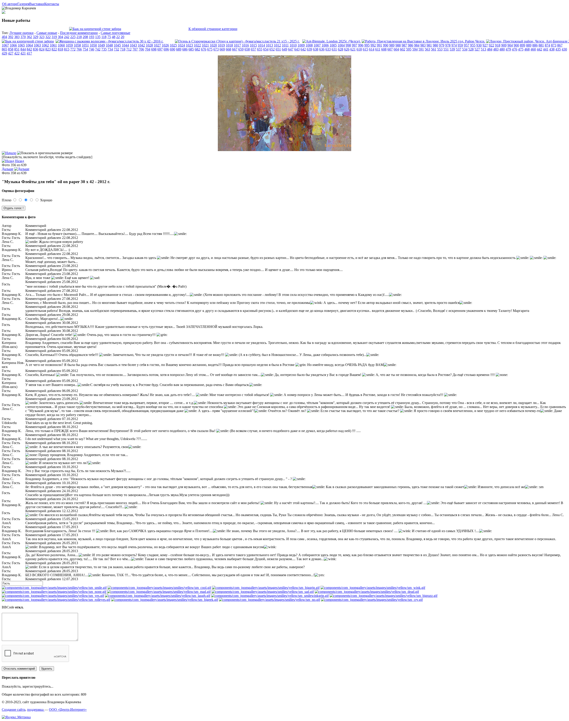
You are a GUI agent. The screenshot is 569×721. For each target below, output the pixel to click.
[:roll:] (56, 600)
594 (415, 49)
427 (10, 53)
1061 (53, 45)
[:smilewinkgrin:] (270, 596)
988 (398, 45)
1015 (253, 45)
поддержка (35, 709)
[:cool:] (159, 588)
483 (496, 49)
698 (153, 49)
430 (564, 49)
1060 (61, 45)
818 (60, 49)
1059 (69, 45)
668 (228, 49)
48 (113, 37)
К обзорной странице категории (212, 29)
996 (360, 45)
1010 (293, 45)
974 (454, 45)
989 (392, 45)
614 (371, 49)
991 (379, 45)
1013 (269, 45)
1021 (205, 45)
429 (4, 53)
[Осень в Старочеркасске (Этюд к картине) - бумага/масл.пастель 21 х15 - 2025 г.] (237, 41)
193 (91, 37)
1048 (109, 45)
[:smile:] (54, 588)
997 (354, 45)
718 (122, 49)
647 (290, 49)
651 (278, 49)
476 (514, 49)
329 (35, 37)
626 (346, 49)
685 (191, 49)
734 (110, 49)
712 (129, 49)
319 (54, 37)
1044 (125, 45)
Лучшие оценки (21, 33)
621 (353, 49)
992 (373, 45)
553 (440, 49)
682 (197, 49)
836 (35, 49)
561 (433, 49)
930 (479, 45)
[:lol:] (157, 596)
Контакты (51, 4)
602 (402, 49)
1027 (157, 45)
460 (533, 49)
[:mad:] (159, 592)
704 (147, 49)
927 (485, 45)
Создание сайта (13, 709)
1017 (237, 45)
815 (66, 49)
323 (41, 37)
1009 (301, 45)
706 (141, 49)
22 (118, 37)
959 (460, 45)
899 (522, 45)
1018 (229, 45)
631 (334, 49)
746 (91, 49)
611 (377, 49)
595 (408, 49)
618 (359, 49)
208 (85, 37)
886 (535, 45)
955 (472, 45)
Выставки (36, 4)
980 (435, 45)
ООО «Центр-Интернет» (68, 709)
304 (60, 37)
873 (553, 45)
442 (539, 49)
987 (404, 45)
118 (103, 37)
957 (466, 45)
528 (471, 49)
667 (234, 49)
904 (510, 45)
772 (73, 49)
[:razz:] (383, 596)
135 (97, 37)
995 (367, 45)
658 (247, 49)
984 (416, 45)
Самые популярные (115, 33)
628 (340, 49)
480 (502, 49)
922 (491, 45)
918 (497, 45)
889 (528, 45)
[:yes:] (53, 596)
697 (160, 49)
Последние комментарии (79, 33)
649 (284, 49)
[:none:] (54, 592)
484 (489, 49)
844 (23, 49)
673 (216, 49)
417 (29, 53)
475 (520, 49)
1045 (117, 45)
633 (328, 49)
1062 (45, 45)
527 (477, 49)
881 (541, 45)
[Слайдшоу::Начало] (9, 153)
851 (17, 49)
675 (209, 49)
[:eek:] (164, 600)
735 (104, 49)
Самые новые (46, 33)
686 (185, 49)
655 (259, 49)
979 (441, 45)
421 (23, 53)
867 (560, 45)
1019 (221, 45)
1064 (29, 45)
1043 (133, 45)
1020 (213, 45)
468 (527, 49)
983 (423, 45)
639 (309, 49)
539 (452, 49)
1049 (101, 45)
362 (29, 37)
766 (79, 49)
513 (483, 49)
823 (48, 49)
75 (109, 37)
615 (365, 49)
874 (547, 45)
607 (390, 49)
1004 (341, 45)
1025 (173, 45)
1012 (277, 45)
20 (122, 37)
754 (85, 49)
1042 (141, 45)
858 (10, 49)
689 (178, 49)
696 (166, 49)
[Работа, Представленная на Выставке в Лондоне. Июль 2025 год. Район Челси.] (423, 41)
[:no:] (269, 600)
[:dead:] (367, 592)
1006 (325, 45)
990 (385, 45)
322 (48, 37)
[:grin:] (266, 588)
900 (516, 45)
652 (272, 49)
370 (23, 37)
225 (73, 37)
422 (17, 53)
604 (396, 49)
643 (297, 49)
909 (504, 45)
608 (384, 49)
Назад (19, 161)
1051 (85, 45)
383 (17, 37)
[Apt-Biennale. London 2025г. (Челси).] (331, 41)
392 (10, 37)
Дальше (7, 169)
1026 (165, 45)
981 (429, 45)
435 (558, 49)
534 (464, 49)
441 (545, 49)
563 (427, 49)
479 (508, 49)
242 (66, 37)
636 (322, 49)
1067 (5, 45)
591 (421, 49)
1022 (197, 45)
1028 (149, 45)
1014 (261, 45)
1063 (37, 45)
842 (29, 49)
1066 (13, 45)
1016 (245, 45)
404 (4, 37)
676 (203, 49)
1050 (93, 45)
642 (303, 49)
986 (410, 45)
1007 (317, 45)
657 (253, 49)
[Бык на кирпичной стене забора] (95, 29)
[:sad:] (263, 592)
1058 (77, 45)
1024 (181, 45)
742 (97, 49)
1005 (333, 45)
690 (172, 49)
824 (41, 49)
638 (315, 49)
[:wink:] (373, 588)
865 (4, 49)
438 (552, 49)
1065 (21, 45)
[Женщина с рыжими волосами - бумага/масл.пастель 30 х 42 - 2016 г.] (109, 41)
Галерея (23, 4)
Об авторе (9, 4)
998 (348, 45)
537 (458, 49)
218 (79, 37)
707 (135, 49)
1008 (309, 45)
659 (241, 49)
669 (222, 49)
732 (116, 49)
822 (54, 49)
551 (446, 49)
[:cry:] (372, 600)
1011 (285, 45)
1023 (189, 45)
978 (448, 45)
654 (265, 49)
